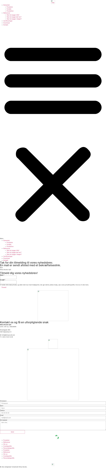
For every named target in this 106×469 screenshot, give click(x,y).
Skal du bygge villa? (13, 15)
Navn (2, 275)
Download (6, 23)
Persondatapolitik (8, 448)
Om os (5, 444)
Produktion (10, 11)
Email (1, 415)
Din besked (3, 420)
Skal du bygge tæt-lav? (14, 17)
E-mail (2, 279)
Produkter (10, 7)
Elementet (6, 5)
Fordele (9, 9)
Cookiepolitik (7, 446)
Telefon (2, 410)
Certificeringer (7, 21)
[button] (53, 132)
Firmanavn (3, 401)
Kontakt (5, 25)
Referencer (6, 13)
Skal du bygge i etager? (14, 19)
